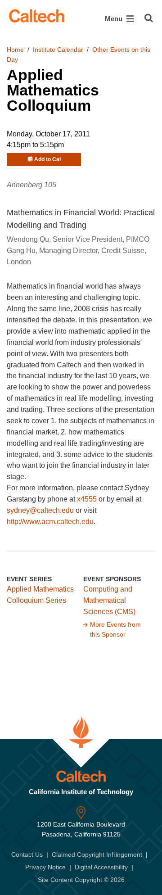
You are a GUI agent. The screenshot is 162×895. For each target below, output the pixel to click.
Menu (114, 19)
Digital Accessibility (101, 867)
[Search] (148, 18)
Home (15, 49)
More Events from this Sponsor (115, 629)
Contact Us (27, 854)
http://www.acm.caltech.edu (50, 521)
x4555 (87, 499)
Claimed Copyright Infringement (97, 854)
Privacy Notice (45, 867)
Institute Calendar (58, 49)
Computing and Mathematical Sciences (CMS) (109, 600)
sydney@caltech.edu (40, 510)
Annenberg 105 (31, 185)
